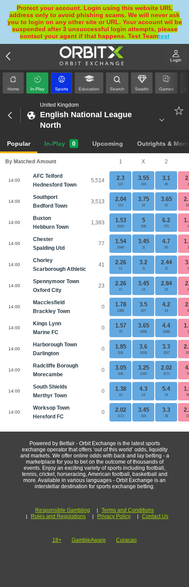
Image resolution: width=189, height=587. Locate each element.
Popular (18, 143)
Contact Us (155, 516)
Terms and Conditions (128, 510)
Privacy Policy (114, 516)
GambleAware (89, 540)
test (164, 36)
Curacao (126, 540)
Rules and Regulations (58, 516)
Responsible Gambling (62, 510)
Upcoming (107, 143)
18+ (57, 540)
